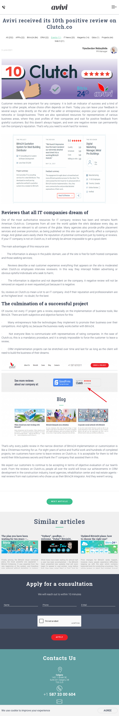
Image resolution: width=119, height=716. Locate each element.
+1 (59, 694)
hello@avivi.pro (59, 706)
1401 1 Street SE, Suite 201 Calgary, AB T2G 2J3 (59, 678)
